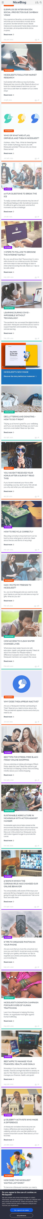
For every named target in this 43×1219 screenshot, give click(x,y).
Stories (8, 189)
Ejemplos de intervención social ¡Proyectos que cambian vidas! (21, 12)
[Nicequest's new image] (21, 356)
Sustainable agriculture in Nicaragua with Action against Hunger (21, 818)
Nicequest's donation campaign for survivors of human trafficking (21, 1005)
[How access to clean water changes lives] (21, 623)
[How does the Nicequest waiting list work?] (21, 1162)
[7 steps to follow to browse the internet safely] (21, 234)
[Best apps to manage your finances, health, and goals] (21, 1044)
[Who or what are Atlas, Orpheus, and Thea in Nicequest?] (21, 118)
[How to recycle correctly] (21, 514)
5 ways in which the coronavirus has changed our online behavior (21, 884)
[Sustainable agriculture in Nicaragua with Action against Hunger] (21, 798)
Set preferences (21, 1215)
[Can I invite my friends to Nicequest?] (21, 567)
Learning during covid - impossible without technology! (17, 315)
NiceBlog (19, 2)
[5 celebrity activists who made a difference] (21, 1102)
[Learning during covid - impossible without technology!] (21, 295)
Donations (9, 308)
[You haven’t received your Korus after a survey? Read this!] (21, 455)
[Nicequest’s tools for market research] (21, 57)
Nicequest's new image (16, 372)
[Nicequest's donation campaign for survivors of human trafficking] (21, 985)
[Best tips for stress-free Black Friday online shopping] (21, 739)
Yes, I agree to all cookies (21, 1210)
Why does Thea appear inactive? (21, 701)
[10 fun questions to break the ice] (21, 176)
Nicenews (9, 70)
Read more (8, 35)
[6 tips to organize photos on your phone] (21, 924)
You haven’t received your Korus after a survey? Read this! (19, 476)
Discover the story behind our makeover (19, 376)
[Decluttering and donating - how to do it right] (21, 399)
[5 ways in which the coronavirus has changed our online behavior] (21, 863)
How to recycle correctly (18, 531)
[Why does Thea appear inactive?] (21, 684)
